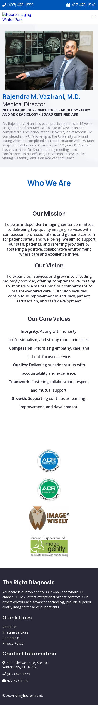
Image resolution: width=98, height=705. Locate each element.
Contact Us (11, 637)
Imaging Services (15, 632)
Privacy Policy (12, 643)
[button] (94, 17)
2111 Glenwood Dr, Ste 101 (27, 662)
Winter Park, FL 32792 (19, 667)
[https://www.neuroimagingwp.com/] (18, 16)
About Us (9, 626)
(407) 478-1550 (20, 4)
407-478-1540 (83, 4)
